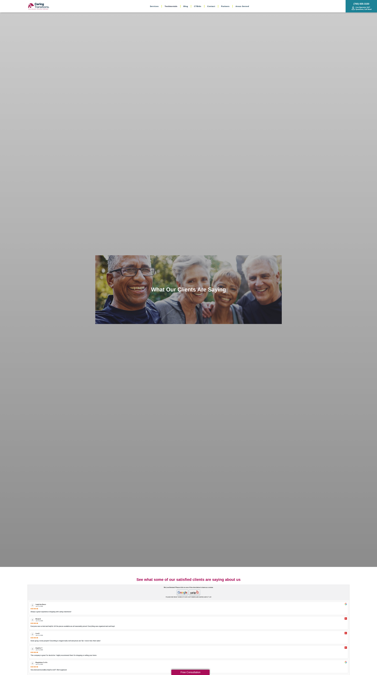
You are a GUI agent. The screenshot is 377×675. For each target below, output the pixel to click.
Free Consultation (190, 672)
